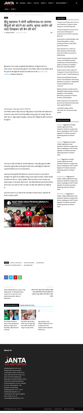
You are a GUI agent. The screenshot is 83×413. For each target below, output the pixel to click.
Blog (6, 9)
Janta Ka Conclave (69, 409)
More (13, 9)
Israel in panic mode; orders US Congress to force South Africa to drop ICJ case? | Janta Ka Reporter (68, 72)
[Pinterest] (15, 277)
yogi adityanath (28, 265)
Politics (36, 3)
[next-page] (8, 334)
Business (23, 3)
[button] (76, 3)
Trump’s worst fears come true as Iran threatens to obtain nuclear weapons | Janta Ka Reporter (68, 24)
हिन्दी (17, 3)
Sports (50, 3)
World (43, 3)
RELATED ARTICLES (11, 305)
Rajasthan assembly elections (13, 265)
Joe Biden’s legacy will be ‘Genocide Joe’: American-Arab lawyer (67, 110)
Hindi (11, 15)
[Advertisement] (28, 50)
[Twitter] (11, 277)
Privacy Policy (48, 409)
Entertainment (61, 3)
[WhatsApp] (20, 277)
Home (6, 15)
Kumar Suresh (10, 32)
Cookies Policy (58, 409)
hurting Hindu (40, 262)
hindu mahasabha (29, 262)
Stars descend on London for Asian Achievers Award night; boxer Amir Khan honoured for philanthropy (66, 52)
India (29, 3)
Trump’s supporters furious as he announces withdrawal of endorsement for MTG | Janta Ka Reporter (67, 33)
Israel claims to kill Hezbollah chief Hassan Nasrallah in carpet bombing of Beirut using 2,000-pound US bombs (68, 42)
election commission (16, 262)
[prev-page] (5, 334)
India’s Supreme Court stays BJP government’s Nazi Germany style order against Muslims (68, 103)
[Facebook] (6, 277)
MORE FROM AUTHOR (27, 305)
